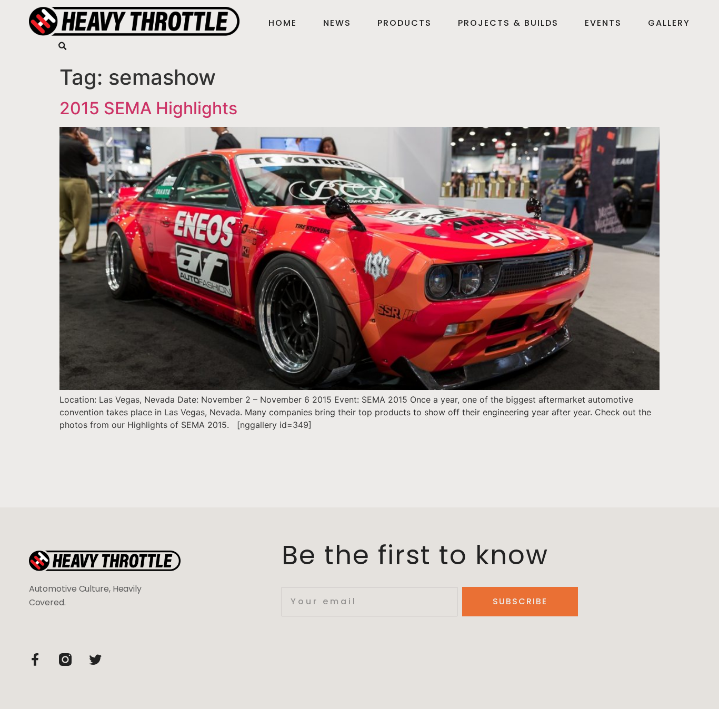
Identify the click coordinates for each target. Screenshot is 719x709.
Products (404, 23)
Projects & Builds (508, 23)
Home (282, 23)
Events (603, 23)
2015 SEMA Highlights (148, 108)
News (337, 23)
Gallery (669, 23)
